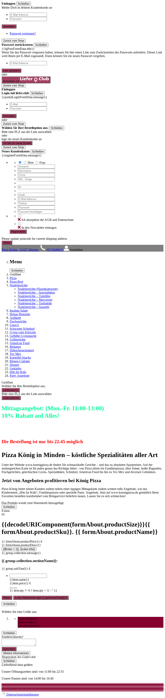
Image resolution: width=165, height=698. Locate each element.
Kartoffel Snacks (20, 357)
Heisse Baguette (20, 314)
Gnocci (14, 325)
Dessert (14, 364)
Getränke (15, 368)
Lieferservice (10, 390)
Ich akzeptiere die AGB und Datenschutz (48, 219)
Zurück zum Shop (13, 40)
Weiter (7, 597)
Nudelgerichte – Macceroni (35, 299)
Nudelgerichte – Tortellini (34, 296)
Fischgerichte (18, 321)
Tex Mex (15, 354)
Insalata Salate (19, 310)
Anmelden (9, 26)
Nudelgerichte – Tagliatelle (35, 303)
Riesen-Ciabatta (20, 361)
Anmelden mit (11, 81)
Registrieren (18, 231)
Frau (42, 162)
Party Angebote (19, 375)
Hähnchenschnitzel (22, 350)
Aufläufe (15, 317)
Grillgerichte (18, 339)
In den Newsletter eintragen (39, 227)
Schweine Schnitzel (22, 328)
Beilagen (15, 346)
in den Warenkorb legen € (41, 597)
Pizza (13, 278)
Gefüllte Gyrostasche (23, 336)
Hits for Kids (18, 372)
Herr (31, 162)
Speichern (9, 648)
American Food (20, 343)
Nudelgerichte (19, 285)
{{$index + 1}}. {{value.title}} (19, 549)
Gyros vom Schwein (23, 332)
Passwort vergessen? (23, 33)
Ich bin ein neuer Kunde (17, 143)
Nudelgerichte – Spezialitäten (36, 292)
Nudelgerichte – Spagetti (33, 307)
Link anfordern (11, 70)
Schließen (23, 3)
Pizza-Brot (16, 281)
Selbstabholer (11, 397)
